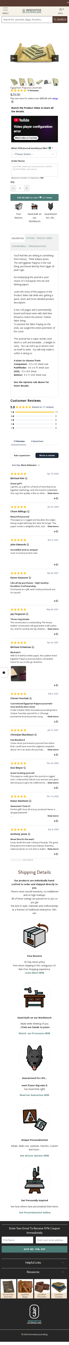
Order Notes (18, 160)
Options (30, 238)
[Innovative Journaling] (32, 11)
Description (18, 238)
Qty (12, 181)
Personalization (37, 246)
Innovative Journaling (37, 1334)
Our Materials (19, 246)
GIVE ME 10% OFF (34, 1249)
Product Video (44, 238)
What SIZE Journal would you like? (29, 148)
